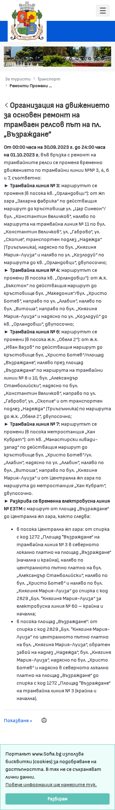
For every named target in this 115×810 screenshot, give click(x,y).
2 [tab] (70, 58)
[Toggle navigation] (103, 10)
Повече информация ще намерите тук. (51, 784)
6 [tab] (96, 58)
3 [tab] (77, 58)
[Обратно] (6, 106)
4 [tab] (83, 58)
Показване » (18, 720)
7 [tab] (102, 58)
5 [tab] (89, 58)
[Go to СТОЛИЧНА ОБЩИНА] (27, 21)
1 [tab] (64, 58)
